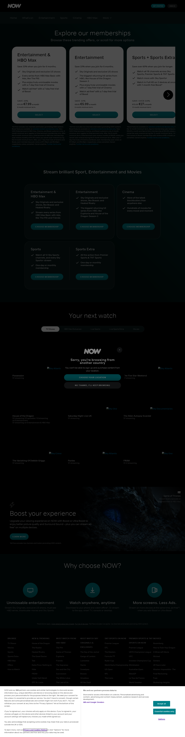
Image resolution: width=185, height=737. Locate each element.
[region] (92, 711)
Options (161, 719)
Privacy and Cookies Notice (35, 730)
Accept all (161, 704)
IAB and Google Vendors (93, 702)
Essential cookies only (164, 711)
